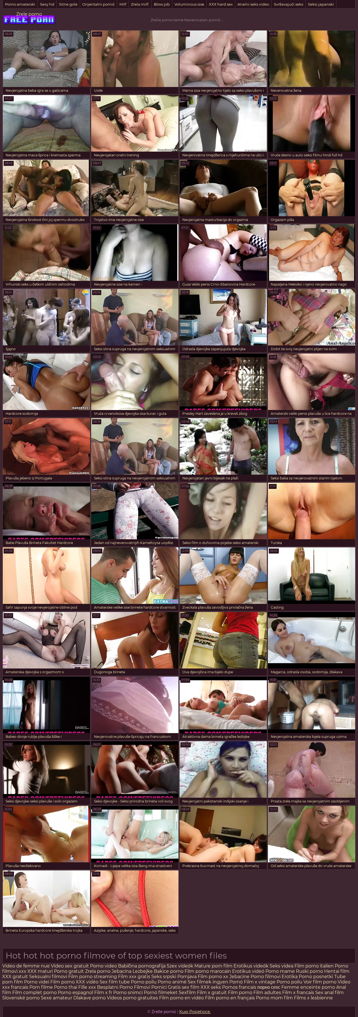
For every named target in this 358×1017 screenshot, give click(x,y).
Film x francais (298, 992)
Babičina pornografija (142, 966)
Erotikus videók (251, 966)
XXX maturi (40, 971)
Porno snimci (128, 992)
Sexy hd (47, 4)
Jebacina (122, 971)
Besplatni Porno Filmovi (123, 987)
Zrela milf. (140, 4)
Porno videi (36, 982)
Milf (122, 4)
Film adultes (267, 992)
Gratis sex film (183, 987)
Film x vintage (259, 982)
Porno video (103, 966)
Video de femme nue (26, 966)
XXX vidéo (87, 982)
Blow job (162, 4)
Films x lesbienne (313, 997)
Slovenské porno (21, 997)
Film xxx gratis (134, 976)
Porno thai (65, 987)
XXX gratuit (15, 976)
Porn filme (41, 987)
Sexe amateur (56, 997)
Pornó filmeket (161, 992)
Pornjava (187, 976)
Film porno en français (230, 997)
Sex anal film (329, 992)
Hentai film (336, 971)
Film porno (63, 982)
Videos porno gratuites (132, 997)
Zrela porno (97, 971)
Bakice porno (169, 971)
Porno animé (172, 982)
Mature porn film (213, 966)
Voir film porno (319, 982)
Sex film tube (115, 982)
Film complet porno (34, 992)
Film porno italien (314, 966)
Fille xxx (87, 987)
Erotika (290, 976)
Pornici (159, 987)
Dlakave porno (90, 997)
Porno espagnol (75, 992)
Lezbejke (143, 971)
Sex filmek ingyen (208, 982)
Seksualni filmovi (48, 976)
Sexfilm (187, 992)
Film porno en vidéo (181, 997)
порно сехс (268, 987)
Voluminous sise (189, 4)
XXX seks (211, 987)
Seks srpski (164, 976)
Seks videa (281, 966)
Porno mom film (274, 997)
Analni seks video (253, 4)
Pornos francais (239, 987)
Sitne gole (68, 4)
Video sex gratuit (70, 966)
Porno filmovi (266, 976)
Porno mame (280, 971)
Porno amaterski (20, 4)
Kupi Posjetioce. (195, 1011)
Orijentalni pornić (98, 4)
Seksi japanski (321, 4)
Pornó (236, 982)
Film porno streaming (93, 976)
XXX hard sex (221, 4)
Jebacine (239, 976)
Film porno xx (213, 976)
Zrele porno (29, 14)
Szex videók (180, 966)
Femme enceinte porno (308, 987)
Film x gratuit (212, 992)
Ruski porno (310, 971)
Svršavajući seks (288, 4)
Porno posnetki (316, 976)
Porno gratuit (69, 971)
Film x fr (103, 992)
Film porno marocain (208, 971)
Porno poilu (144, 982)
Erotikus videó (248, 971)
